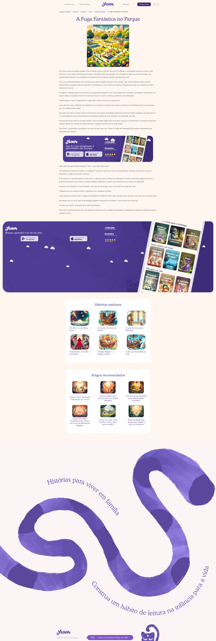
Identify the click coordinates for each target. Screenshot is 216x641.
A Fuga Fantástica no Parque (118, 12)
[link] (75, 154)
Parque (75, 12)
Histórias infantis (65, 12)
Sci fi (90, 12)
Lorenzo (83, 12)
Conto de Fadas (99, 12)
